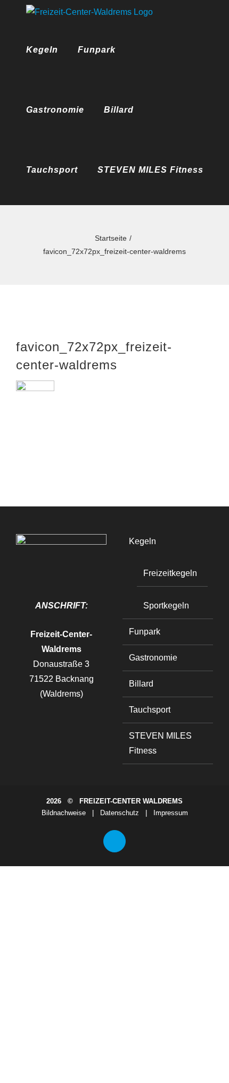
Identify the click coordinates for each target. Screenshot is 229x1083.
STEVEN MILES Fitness (160, 743)
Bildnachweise (64, 813)
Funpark (144, 631)
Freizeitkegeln (170, 573)
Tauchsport (149, 709)
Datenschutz (119, 813)
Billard (141, 683)
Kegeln (142, 541)
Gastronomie (153, 657)
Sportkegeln (166, 605)
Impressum (170, 813)
